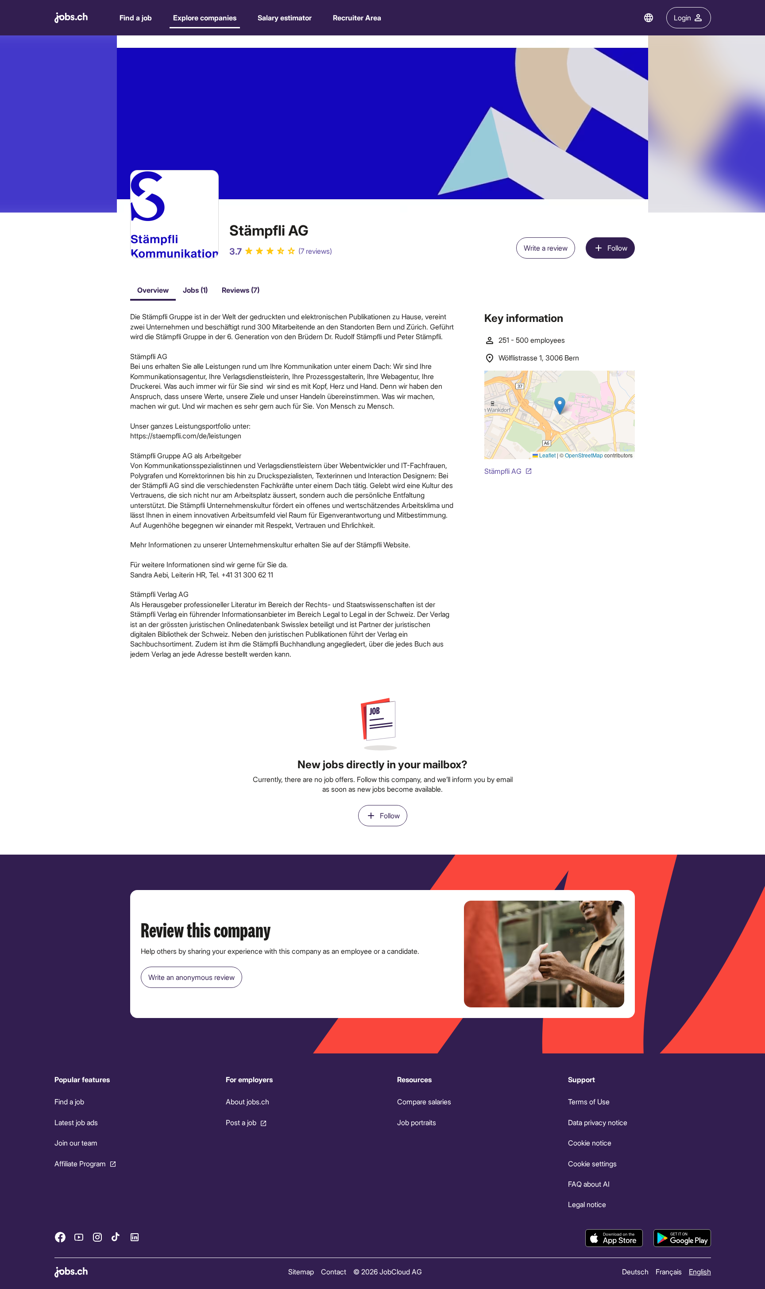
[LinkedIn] (134, 1237)
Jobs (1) (195, 290)
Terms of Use (589, 1101)
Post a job (240, 1122)
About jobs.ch (247, 1101)
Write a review (546, 248)
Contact (333, 1271)
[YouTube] (79, 1237)
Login (682, 17)
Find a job (136, 17)
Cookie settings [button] (592, 1163)
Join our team (75, 1142)
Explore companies (204, 17)
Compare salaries (424, 1101)
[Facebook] (60, 1237)
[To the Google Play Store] (682, 1238)
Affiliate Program (80, 1163)
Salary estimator (285, 17)
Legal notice (587, 1204)
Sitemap (300, 1271)
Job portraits (416, 1122)
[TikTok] (116, 1237)
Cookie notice (589, 1142)
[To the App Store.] (614, 1238)
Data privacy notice (597, 1122)
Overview (153, 290)
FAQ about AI (589, 1184)
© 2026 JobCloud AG (387, 1271)
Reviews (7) (240, 290)
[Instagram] (97, 1237)
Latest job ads (76, 1122)
